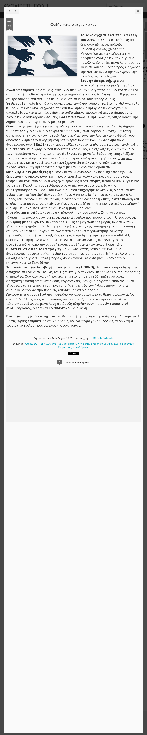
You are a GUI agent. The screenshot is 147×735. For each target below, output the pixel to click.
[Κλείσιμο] (138, 11)
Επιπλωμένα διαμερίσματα (58, 343)
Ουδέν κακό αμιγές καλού (73, 24)
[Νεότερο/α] (9, 11)
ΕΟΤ (36, 343)
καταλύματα (81, 347)
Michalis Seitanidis (103, 338)
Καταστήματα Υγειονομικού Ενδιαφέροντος (106, 343)
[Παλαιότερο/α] (15, 11)
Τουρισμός (64, 347)
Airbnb (28, 343)
